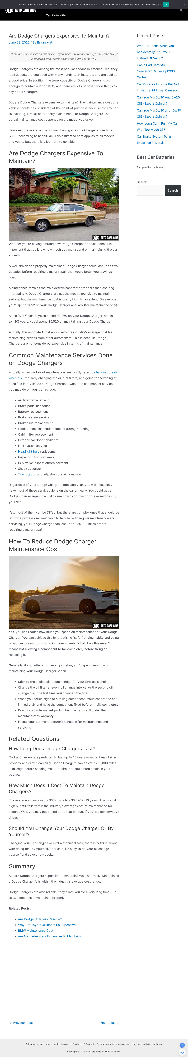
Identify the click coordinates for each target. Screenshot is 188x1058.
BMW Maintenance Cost (35, 930)
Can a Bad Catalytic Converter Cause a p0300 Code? (156, 71)
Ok (166, 4)
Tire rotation (27, 474)
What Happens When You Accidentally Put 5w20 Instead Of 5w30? (155, 52)
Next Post (110, 1023)
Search (142, 182)
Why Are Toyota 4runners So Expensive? (47, 925)
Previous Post (21, 1023)
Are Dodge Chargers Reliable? (40, 919)
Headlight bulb (28, 451)
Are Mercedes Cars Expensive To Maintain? (49, 936)
